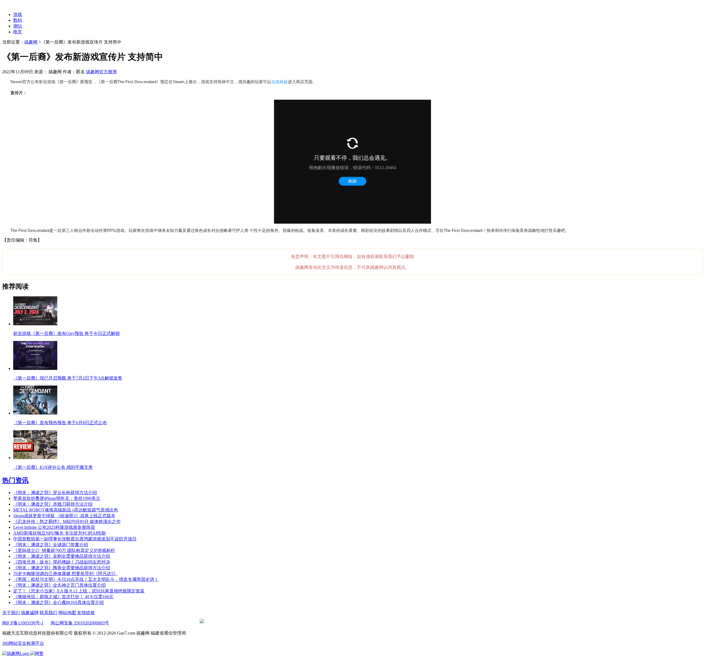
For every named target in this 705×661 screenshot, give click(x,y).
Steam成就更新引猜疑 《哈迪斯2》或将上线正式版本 (64, 515)
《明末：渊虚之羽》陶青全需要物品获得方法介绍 (61, 567)
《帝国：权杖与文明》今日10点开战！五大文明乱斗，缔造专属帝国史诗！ (86, 579)
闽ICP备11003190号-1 (23, 623)
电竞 (17, 31)
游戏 (17, 14)
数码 (17, 20)
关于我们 (11, 612)
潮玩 (17, 26)
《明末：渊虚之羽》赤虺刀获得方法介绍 (53, 504)
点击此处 (279, 81)
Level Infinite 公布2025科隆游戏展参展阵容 (54, 527)
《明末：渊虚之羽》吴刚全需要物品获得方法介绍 (61, 556)
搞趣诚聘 (30, 612)
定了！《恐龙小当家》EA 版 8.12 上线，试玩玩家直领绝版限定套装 (79, 591)
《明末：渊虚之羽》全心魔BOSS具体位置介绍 (58, 602)
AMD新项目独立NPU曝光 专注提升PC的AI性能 (59, 533)
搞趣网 (30, 42)
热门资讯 (15, 480)
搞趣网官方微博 (101, 71)
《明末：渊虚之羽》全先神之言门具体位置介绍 (59, 585)
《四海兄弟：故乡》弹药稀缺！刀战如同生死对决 (61, 562)
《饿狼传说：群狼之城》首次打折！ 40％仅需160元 (63, 596)
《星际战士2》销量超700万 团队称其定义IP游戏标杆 (64, 550)
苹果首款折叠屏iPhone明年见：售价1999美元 (56, 498)
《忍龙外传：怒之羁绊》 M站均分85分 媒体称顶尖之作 (67, 521)
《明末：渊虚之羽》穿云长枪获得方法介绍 (55, 492)
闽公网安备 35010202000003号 (80, 623)
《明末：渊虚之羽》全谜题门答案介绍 (50, 544)
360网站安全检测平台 (23, 643)
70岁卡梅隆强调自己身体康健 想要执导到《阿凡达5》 (65, 573)
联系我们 (48, 612)
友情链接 (86, 612)
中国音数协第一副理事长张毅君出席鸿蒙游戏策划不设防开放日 (75, 539)
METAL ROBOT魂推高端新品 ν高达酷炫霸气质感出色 (65, 510)
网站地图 (67, 612)
